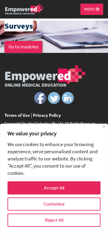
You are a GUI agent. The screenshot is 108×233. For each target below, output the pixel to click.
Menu (90, 9)
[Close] (104, 126)
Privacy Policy (47, 115)
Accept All (54, 187)
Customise (54, 203)
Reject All (54, 220)
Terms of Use (17, 115)
